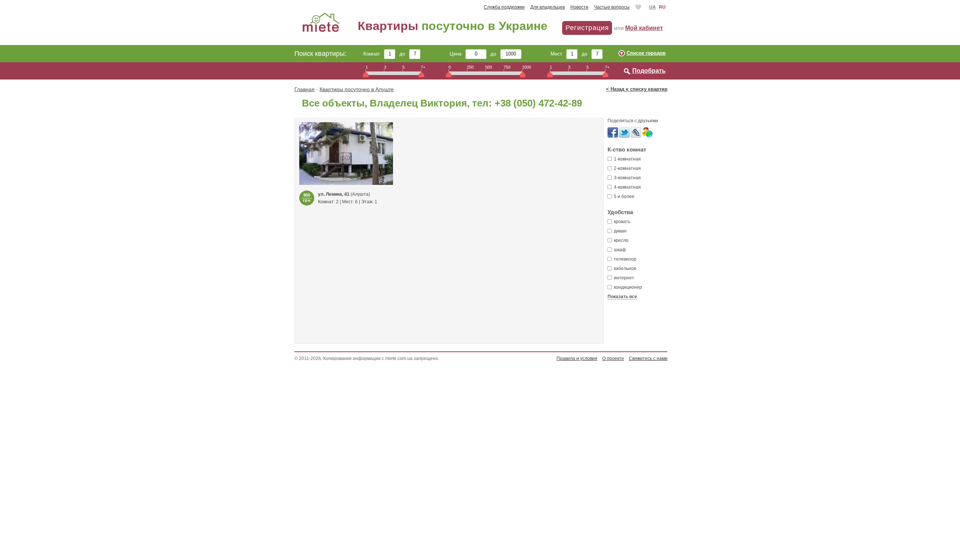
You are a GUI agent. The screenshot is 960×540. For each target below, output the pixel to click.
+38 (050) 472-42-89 (538, 103)
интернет (623, 277)
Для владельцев (547, 7)
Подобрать (649, 71)
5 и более (623, 196)
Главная (304, 89)
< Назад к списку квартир (637, 89)
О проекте (613, 358)
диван (620, 231)
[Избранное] (639, 7)
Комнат (373, 54)
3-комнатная (627, 177)
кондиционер (627, 287)
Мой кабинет (644, 28)
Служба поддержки (504, 7)
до (404, 54)
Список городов (646, 53)
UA (652, 7)
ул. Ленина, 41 (334, 194)
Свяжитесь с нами (648, 358)
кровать (621, 221)
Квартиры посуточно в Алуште (357, 89)
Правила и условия (576, 358)
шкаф (619, 249)
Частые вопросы (612, 7)
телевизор (624, 259)
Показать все (622, 296)
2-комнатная (627, 168)
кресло (620, 240)
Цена (457, 54)
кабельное (624, 268)
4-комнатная (627, 187)
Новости (579, 7)
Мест (558, 54)
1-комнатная (627, 159)
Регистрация (587, 28)
